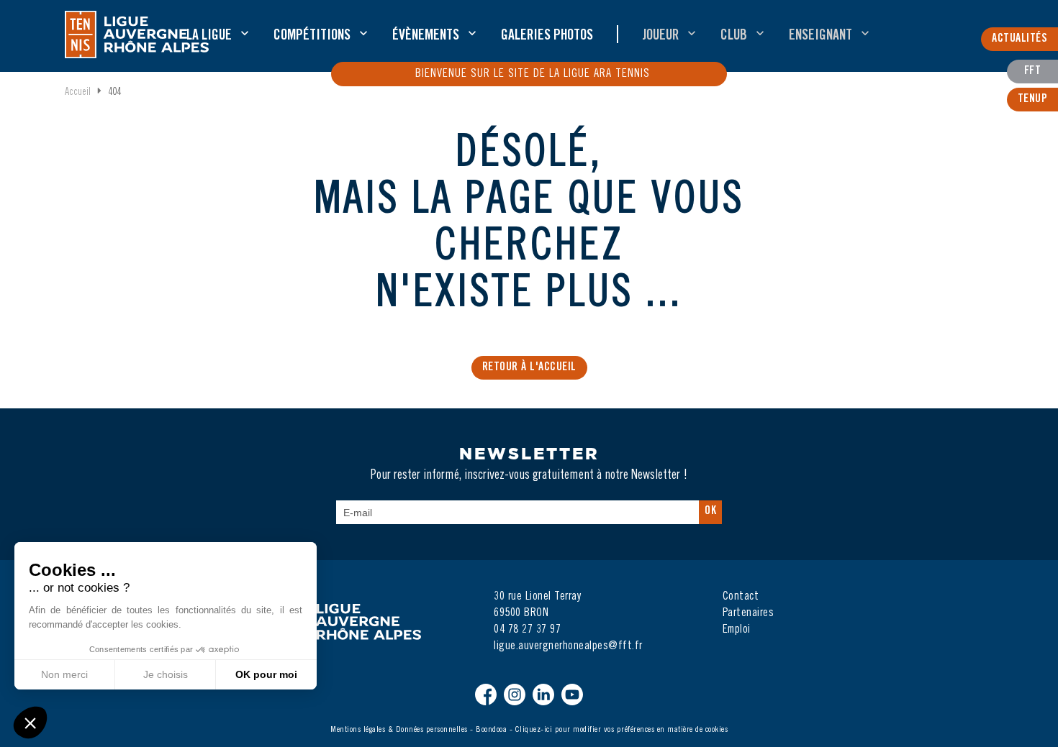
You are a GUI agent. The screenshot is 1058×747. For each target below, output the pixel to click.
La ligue (209, 36)
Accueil (78, 93)
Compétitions (312, 36)
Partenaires (748, 613)
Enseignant (820, 36)
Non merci (64, 674)
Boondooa (491, 729)
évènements (425, 36)
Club (733, 36)
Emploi (737, 630)
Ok (710, 511)
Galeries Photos (547, 36)
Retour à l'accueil (529, 367)
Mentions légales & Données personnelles (399, 729)
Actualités (1019, 39)
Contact (741, 596)
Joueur (660, 36)
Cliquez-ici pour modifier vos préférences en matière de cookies (621, 729)
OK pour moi (266, 674)
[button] (30, 722)
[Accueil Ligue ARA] (137, 34)
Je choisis (165, 674)
